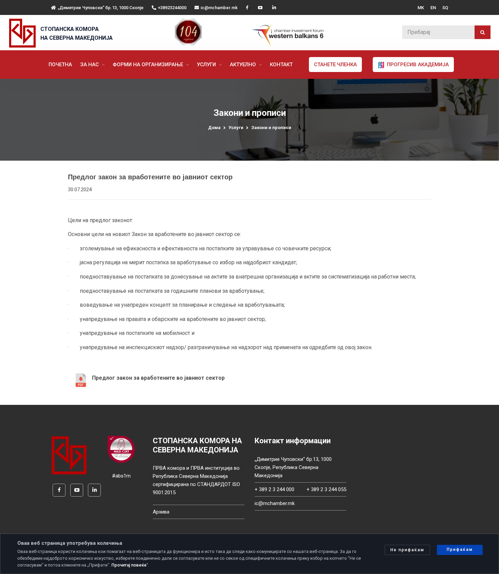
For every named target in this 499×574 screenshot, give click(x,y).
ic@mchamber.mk (219, 7)
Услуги (207, 64)
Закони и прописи (271, 127)
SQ (445, 7)
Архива (161, 512)
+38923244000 (172, 7)
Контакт (281, 64)
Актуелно (243, 64)
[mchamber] (23, 33)
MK (421, 7)
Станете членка (335, 64)
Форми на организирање (148, 64)
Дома (214, 127)
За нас (90, 64)
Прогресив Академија (417, 64)
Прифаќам (460, 549)
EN (433, 7)
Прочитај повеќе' (129, 565)
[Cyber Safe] (121, 449)
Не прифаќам (407, 550)
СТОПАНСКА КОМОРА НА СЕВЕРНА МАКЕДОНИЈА (76, 33)
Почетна (60, 64)
